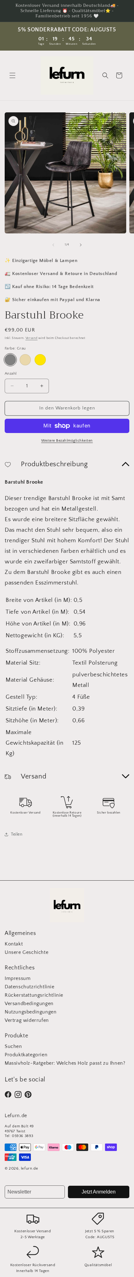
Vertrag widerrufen (27, 1020)
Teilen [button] (17, 834)
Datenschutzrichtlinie (30, 987)
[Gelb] (40, 359)
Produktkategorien (26, 1055)
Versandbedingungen (29, 1003)
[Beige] (25, 359)
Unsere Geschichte (26, 952)
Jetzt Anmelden (99, 1191)
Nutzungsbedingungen (30, 1012)
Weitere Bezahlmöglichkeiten (67, 441)
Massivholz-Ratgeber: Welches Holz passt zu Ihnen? (65, 1063)
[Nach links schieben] (53, 245)
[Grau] (10, 359)
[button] (12, 75)
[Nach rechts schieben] (81, 245)
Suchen (13, 1046)
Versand (32, 338)
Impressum (18, 978)
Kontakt (14, 944)
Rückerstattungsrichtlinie (34, 995)
